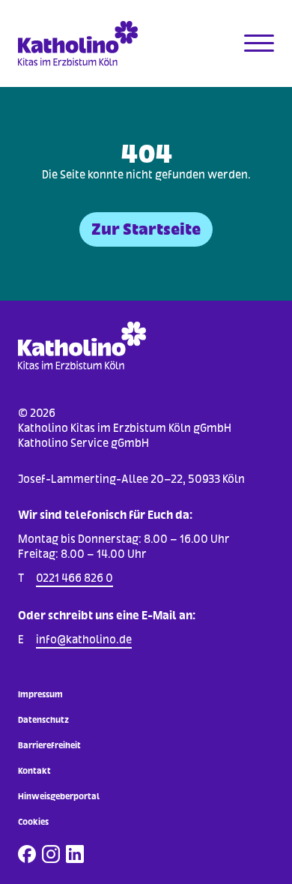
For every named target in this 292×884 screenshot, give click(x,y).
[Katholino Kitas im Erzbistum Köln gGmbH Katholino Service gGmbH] (82, 43)
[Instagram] (51, 854)
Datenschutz (43, 719)
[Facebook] (27, 854)
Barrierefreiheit (49, 745)
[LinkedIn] (75, 854)
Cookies (33, 821)
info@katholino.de (84, 639)
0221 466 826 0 (74, 577)
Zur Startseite (146, 229)
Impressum (40, 694)
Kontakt (34, 770)
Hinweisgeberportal (59, 796)
